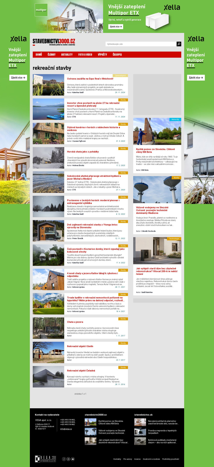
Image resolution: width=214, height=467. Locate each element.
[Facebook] (64, 459)
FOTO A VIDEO (85, 55)
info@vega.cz (66, 429)
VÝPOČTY (102, 55)
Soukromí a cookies (151, 459)
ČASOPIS (117, 55)
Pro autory (127, 459)
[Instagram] (68, 459)
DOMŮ (39, 55)
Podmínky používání (170, 459)
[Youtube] (73, 459)
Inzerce (137, 459)
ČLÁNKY (51, 55)
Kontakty (117, 459)
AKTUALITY (66, 55)
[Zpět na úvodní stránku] (54, 42)
